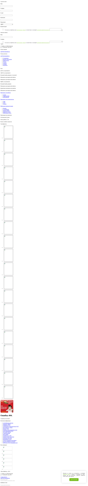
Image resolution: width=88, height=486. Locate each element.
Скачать (5, 62)
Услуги (4, 61)
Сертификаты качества (8, 423)
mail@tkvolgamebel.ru (5, 51)
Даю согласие (74, 479)
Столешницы (6, 109)
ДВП (4, 101)
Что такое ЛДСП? (7, 432)
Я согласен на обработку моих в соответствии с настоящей (27, 42)
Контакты (5, 65)
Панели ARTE (6, 110)
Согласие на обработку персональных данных (8, 480)
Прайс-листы (6, 60)
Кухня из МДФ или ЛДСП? (9, 441)
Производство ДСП (7, 438)
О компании (6, 58)
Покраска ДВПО (7, 424)
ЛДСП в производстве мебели (9, 440)
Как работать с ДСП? (7, 427)
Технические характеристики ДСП (10, 426)
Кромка (4, 108)
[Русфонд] (7, 412)
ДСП (4, 102)
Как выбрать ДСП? (7, 439)
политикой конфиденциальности (43, 42)
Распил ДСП (6, 428)
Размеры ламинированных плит (10, 430)
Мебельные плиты (7, 113)
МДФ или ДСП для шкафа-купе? (10, 442)
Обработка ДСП (6, 425)
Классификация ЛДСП (8, 431)
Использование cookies (4, 479)
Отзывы (5, 64)
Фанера (4, 103)
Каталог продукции (7, 59)
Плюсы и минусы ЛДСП (8, 437)
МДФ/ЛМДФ (6, 97)
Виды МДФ (5, 434)
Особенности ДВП (7, 435)
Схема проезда (4, 477)
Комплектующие (7, 111)
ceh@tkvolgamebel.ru (5, 56)
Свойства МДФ (6, 433)
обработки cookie (66, 474)
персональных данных (21, 42)
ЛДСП (4, 94)
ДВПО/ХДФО (6, 96)
